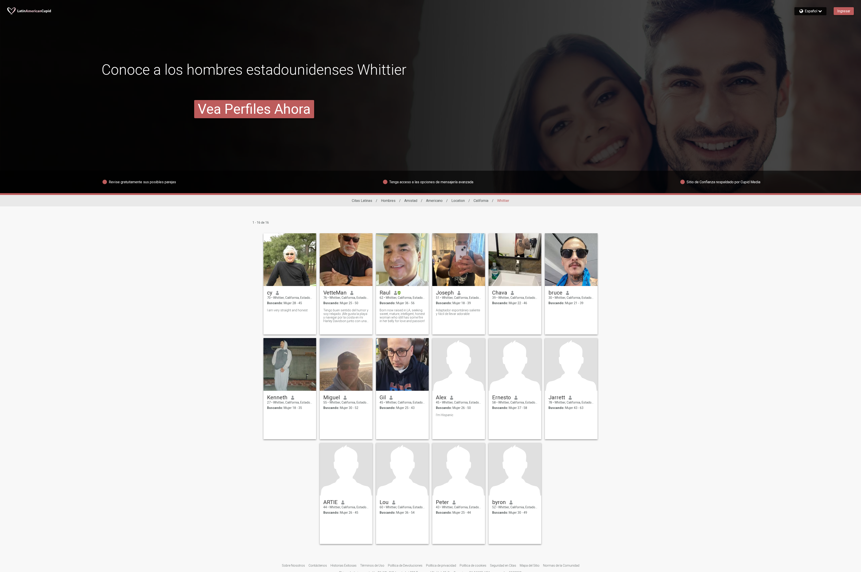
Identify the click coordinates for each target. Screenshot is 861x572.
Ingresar (843, 11)
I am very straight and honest (287, 310)
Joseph (445, 293)
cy (269, 293)
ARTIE (330, 502)
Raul (385, 293)
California (481, 201)
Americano (434, 201)
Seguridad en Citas (503, 565)
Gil (383, 397)
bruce (555, 293)
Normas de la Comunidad (561, 565)
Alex (441, 397)
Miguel (331, 397)
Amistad (410, 201)
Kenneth (277, 397)
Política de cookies (473, 565)
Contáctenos (318, 565)
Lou (384, 502)
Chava (499, 293)
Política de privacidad (441, 565)
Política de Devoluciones (405, 565)
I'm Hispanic (444, 415)
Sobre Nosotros (293, 565)
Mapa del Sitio (529, 565)
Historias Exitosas (343, 565)
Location (458, 201)
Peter (442, 502)
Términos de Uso (372, 565)
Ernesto (501, 397)
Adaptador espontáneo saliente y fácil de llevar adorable (458, 312)
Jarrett (556, 397)
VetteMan (335, 293)
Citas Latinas (362, 201)
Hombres (388, 201)
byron (499, 502)
